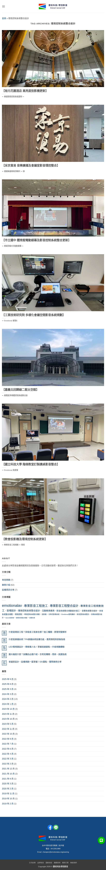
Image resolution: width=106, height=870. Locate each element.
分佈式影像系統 (53, 614)
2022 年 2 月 (7, 764)
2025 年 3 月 (7, 689)
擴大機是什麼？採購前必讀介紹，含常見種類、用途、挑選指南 (38, 654)
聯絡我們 (73, 863)
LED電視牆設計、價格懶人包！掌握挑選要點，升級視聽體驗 (37, 647)
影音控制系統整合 (83, 614)
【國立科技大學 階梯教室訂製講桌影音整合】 (31, 464)
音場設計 (11, 610)
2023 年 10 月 (8, 719)
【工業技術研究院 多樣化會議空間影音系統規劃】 (33, 315)
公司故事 (32, 863)
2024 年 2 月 (7, 699)
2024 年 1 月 (7, 704)
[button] (3, 6)
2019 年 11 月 (8, 793)
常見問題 (6, 580)
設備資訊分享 (8, 590)
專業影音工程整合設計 (64, 605)
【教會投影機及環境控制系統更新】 (24, 539)
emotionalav (12, 605)
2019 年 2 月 (7, 804)
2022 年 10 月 (8, 734)
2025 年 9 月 (7, 679)
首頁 (4, 18)
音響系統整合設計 (89, 611)
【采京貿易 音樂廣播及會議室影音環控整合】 (31, 165)
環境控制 (18, 614)
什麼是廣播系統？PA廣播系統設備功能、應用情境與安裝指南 (37, 639)
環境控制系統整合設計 (29, 610)
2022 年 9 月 (7, 739)
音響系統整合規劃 (21, 618)
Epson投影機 (10, 618)
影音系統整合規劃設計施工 (68, 611)
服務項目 (49, 863)
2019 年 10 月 (8, 799)
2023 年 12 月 (8, 709)
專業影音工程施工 (36, 605)
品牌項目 (40, 863)
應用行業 (65, 863)
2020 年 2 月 (7, 789)
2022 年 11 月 (8, 729)
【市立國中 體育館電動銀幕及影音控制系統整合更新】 (36, 240)
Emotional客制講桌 (68, 614)
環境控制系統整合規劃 (32, 614)
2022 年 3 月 (7, 759)
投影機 (44, 614)
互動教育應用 (48, 610)
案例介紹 (6, 585)
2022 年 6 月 (7, 749)
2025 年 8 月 (7, 684)
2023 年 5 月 (7, 724)
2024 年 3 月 (7, 694)
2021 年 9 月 (7, 779)
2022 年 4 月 (7, 754)
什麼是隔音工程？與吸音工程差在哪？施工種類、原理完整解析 (38, 632)
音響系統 (32, 618)
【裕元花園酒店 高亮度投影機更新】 (25, 90)
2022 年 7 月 (7, 744)
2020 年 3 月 (7, 784)
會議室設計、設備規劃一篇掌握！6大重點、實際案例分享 (35, 662)
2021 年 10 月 (8, 774)
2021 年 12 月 (8, 769)
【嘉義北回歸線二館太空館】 (20, 389)
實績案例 (57, 863)
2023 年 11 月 (8, 714)
